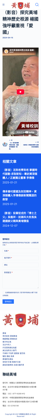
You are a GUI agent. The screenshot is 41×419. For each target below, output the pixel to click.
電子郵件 (8, 258)
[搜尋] (37, 4)
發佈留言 (8, 301)
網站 (5, 265)
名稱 (6, 251)
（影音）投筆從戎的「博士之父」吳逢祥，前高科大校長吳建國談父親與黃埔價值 (20, 217)
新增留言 (8, 272)
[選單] (3, 5)
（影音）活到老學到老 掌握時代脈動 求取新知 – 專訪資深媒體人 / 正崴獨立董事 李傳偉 (20, 173)
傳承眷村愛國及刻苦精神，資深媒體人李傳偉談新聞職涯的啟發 (20, 195)
